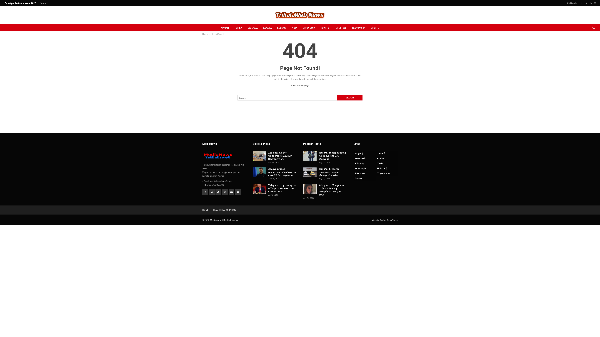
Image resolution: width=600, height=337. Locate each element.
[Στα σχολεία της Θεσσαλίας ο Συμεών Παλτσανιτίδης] (259, 156)
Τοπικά (238, 28)
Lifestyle (341, 28)
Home (205, 210)
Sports (375, 28)
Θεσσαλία (253, 28)
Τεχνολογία (358, 28)
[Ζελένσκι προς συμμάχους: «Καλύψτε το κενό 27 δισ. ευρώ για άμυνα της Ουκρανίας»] (259, 172)
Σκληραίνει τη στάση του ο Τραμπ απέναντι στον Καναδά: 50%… (282, 188)
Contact (44, 3)
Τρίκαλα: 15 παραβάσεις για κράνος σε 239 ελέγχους (332, 155)
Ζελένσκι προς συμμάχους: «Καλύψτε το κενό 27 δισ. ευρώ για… (282, 172)
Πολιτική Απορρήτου (224, 210)
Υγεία (294, 28)
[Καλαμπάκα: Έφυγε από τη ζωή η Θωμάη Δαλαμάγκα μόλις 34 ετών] (310, 189)
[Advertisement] (300, 122)
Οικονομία (309, 28)
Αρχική (225, 28)
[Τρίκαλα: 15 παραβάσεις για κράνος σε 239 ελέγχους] (310, 156)
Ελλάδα (267, 28)
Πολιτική (325, 28)
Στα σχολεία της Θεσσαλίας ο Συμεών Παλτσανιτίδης (280, 155)
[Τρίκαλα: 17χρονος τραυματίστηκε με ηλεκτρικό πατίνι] (310, 172)
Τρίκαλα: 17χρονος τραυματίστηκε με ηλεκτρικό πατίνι (329, 172)
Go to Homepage (301, 85)
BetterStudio (392, 220)
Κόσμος (281, 28)
